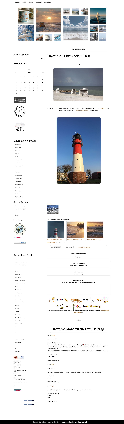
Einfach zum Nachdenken (19, 378)
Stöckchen (17, 193)
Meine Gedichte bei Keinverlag (21, 265)
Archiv (24, 2)
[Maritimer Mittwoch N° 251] (26, 15)
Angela (53, 335)
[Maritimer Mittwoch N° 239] (84, 11)
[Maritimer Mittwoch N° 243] (57, 37)
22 (37, 87)
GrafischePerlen (18, 159)
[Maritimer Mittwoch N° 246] (48, 37)
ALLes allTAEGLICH (18, 367)
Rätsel (16, 348)
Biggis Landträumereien (20, 280)
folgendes (78, 110)
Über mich (17, 215)
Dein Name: (78, 257)
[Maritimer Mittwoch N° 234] (102, 28)
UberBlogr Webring (18, 220)
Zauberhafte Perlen (19, 196)
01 (37, 79)
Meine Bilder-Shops (19, 212)
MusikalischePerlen (19, 181)
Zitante (15, 366)
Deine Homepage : (78, 273)
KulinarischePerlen (19, 165)
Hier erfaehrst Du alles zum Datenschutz (73, 422)
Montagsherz (17, 296)
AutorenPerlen (18, 147)
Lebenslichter (16, 362)
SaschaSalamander (17, 375)
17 (16, 87)
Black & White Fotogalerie (20, 209)
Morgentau (16, 372)
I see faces (17, 308)
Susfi (15, 371)
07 (33, 82)
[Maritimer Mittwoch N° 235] (94, 37)
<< (99, 108)
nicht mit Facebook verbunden (52, 247)
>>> (43, 72)
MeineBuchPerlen (18, 175)
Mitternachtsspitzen (17, 360)
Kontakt (31, 2)
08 (37, 82)
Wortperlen (16, 363)
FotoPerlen (17, 156)
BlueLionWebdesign (23, 382)
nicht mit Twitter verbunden (67, 247)
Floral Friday (17, 314)
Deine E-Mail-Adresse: (78, 264)
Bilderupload (17, 351)
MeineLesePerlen (18, 178)
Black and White (18, 277)
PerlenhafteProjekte (19, 184)
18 (20, 87)
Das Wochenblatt (18, 286)
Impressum (38, 2)
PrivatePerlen (17, 190)
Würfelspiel (17, 326)
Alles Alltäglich (18, 274)
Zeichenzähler (18, 342)
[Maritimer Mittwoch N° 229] (102, 37)
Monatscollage (18, 299)
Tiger (52, 386)
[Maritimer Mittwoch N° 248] (39, 37)
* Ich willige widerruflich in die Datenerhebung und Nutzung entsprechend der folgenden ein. (79, 311)
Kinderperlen (17, 162)
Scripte (16, 332)
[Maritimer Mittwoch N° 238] (75, 28)
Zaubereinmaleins (17, 364)
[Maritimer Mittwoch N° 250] (26, 32)
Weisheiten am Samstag (19, 323)
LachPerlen (17, 169)
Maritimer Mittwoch (19, 302)
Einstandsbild (84, 110)
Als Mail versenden (84, 247)
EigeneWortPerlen (18, 153)
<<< (15, 72)
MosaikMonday (18, 292)
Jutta (52, 364)
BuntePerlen (17, 150)
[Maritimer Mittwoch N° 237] (98, 15)
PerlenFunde (17, 187)
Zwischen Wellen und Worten (19, 376)
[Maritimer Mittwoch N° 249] (48, 20)
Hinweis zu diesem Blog (20, 205)
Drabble (16, 271)
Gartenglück (17, 311)
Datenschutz (47, 2)
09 (42, 82)
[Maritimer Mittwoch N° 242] (66, 11)
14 (33, 85)
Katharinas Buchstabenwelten (19, 379)
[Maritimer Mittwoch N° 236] (94, 28)
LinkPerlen (17, 172)
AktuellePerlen (18, 144)
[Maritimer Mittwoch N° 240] (75, 11)
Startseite (17, 2)
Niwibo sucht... (18, 289)
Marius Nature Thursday (20, 317)
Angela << (103, 108)
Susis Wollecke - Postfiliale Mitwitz (20, 370)
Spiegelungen (18, 320)
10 (16, 85)
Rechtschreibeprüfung (19, 339)
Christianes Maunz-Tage (20, 283)
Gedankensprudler (17, 374)
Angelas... (49, 204)
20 (29, 87)
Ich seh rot (17, 305)
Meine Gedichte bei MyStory (21, 262)
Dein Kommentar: (78, 281)
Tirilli (15, 368)
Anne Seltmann (51, 242)
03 (16, 82)
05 (24, 82)
